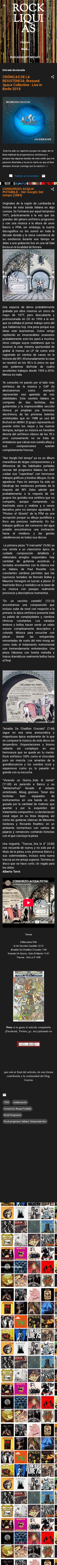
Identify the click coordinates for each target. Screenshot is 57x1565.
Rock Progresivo (12, 1115)
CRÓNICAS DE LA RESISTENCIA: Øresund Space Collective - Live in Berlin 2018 (22, 83)
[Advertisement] (28, 1233)
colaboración (20, 1102)
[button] (52, 77)
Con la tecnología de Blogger (30, 1543)
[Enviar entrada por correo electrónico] (43, 177)
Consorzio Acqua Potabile (17, 1108)
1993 (6, 1102)
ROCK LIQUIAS (28, 19)
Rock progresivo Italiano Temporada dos (25, 1121)
